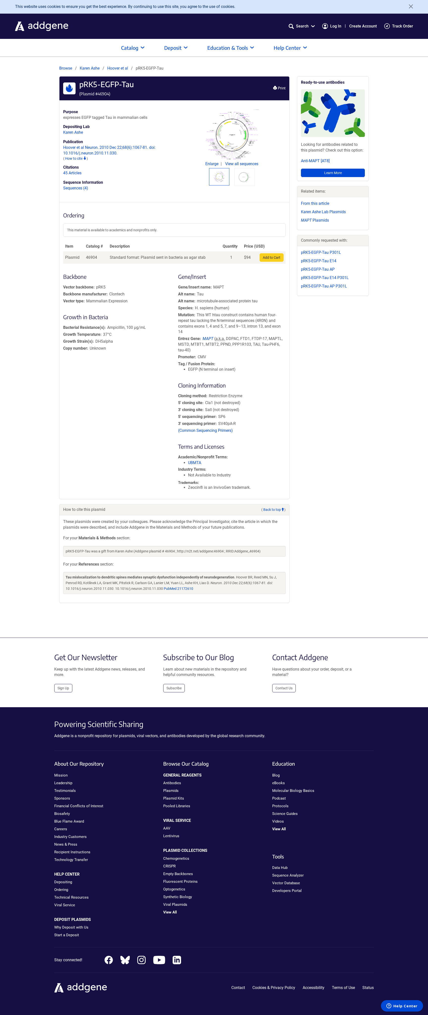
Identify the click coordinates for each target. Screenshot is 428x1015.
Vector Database (286, 883)
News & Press (65, 844)
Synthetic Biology (177, 897)
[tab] (219, 176)
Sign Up (63, 688)
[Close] (409, 6)
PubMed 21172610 (178, 589)
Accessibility (313, 987)
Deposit (173, 48)
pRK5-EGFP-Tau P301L (321, 252)
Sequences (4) (75, 188)
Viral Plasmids (175, 904)
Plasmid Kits (173, 798)
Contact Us (284, 688)
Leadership (63, 783)
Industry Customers (70, 836)
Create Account (363, 26)
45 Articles (72, 173)
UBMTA (194, 462)
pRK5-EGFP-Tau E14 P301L (325, 277)
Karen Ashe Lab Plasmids (323, 211)
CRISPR (169, 866)
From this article (315, 203)
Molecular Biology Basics (293, 790)
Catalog (129, 48)
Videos (278, 821)
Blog (276, 775)
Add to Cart (271, 258)
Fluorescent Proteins (180, 881)
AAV (166, 828)
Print (281, 88)
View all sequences (241, 163)
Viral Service (64, 905)
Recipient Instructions (72, 852)
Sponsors (62, 798)
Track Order (402, 26)
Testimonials (65, 790)
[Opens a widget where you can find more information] (402, 1006)
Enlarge (212, 163)
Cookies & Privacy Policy (273, 987)
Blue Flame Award (69, 821)
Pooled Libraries (176, 806)
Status (368, 987)
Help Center (287, 48)
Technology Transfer (71, 860)
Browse (65, 68)
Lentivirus (171, 836)
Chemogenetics (176, 858)
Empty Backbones (178, 874)
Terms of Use (343, 987)
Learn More (333, 173)
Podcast (279, 798)
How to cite (74, 158)
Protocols (280, 806)
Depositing (63, 882)
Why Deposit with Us (71, 927)
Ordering (61, 889)
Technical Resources (71, 897)
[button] (302, 26)
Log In (335, 26)
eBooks (278, 783)
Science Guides (285, 813)
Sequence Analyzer (288, 875)
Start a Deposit (66, 935)
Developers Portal (287, 890)
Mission (61, 775)
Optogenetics (174, 889)
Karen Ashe (90, 68)
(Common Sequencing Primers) (205, 430)
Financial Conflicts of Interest (78, 806)
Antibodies (172, 783)
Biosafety (62, 813)
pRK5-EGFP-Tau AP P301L (324, 286)
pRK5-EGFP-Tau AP (318, 269)
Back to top (272, 510)
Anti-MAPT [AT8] (315, 160)
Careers (60, 829)
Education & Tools (227, 48)
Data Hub (280, 867)
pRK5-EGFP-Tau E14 (318, 261)
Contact (238, 987)
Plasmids (315, 220)
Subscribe (174, 688)
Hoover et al (118, 68)
